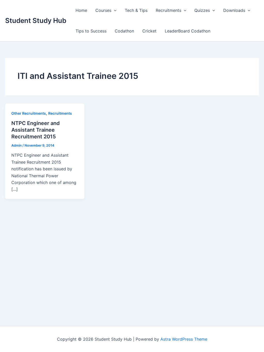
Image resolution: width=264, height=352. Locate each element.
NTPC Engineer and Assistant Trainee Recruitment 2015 (35, 130)
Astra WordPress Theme (183, 339)
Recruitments (168, 10)
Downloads (234, 10)
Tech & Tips (136, 10)
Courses (103, 10)
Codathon (124, 30)
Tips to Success (91, 30)
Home (81, 10)
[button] (114, 10)
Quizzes (202, 10)
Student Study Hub (35, 20)
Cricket (149, 30)
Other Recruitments (28, 113)
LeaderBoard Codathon (187, 30)
